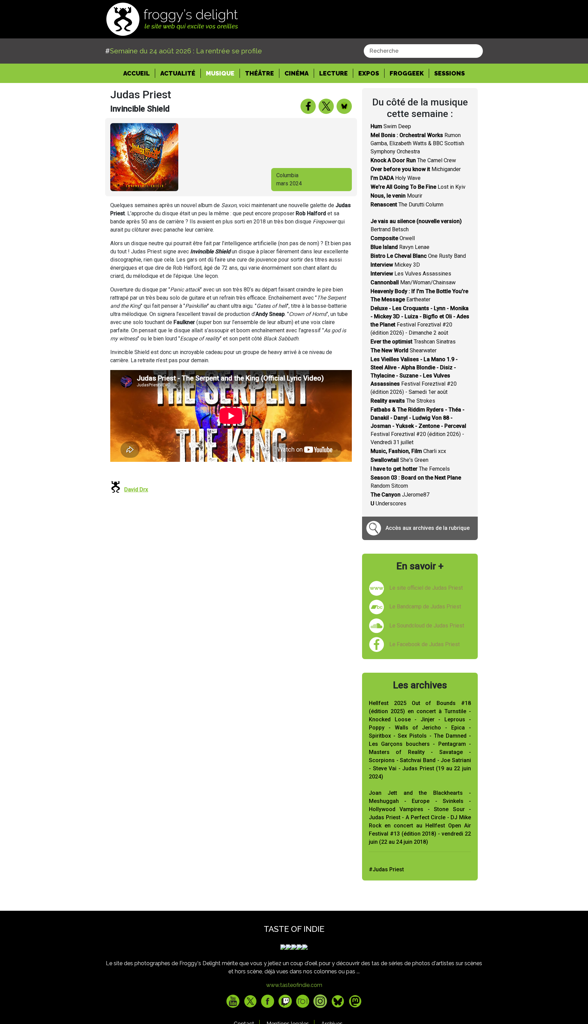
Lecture (333, 73)
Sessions (449, 73)
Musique (220, 73)
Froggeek (407, 73)
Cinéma (296, 73)
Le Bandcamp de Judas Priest (425, 606)
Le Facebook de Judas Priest (424, 644)
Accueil (139, 73)
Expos (368, 73)
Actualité (177, 73)
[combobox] (423, 51)
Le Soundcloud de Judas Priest (426, 625)
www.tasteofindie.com (294, 985)
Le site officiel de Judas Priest (426, 588)
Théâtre (259, 73)
